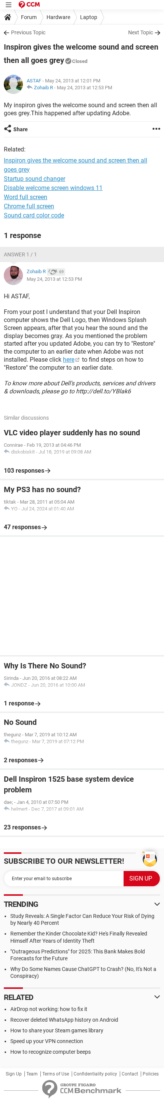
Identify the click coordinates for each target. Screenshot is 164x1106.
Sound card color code (34, 215)
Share (20, 129)
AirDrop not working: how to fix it (48, 1009)
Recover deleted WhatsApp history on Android (64, 1020)
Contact (130, 1074)
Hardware (58, 17)
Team (32, 1074)
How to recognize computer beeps (50, 1052)
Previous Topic (28, 32)
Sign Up (14, 1074)
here (68, 359)
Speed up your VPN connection (46, 1041)
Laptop (88, 17)
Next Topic (140, 32)
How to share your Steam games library (56, 1030)
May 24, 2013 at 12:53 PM (84, 87)
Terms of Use (55, 1074)
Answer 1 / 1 (20, 254)
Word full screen (25, 197)
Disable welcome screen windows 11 (53, 188)
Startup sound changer (34, 178)
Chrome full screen (29, 206)
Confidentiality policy (95, 1074)
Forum (29, 17)
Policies (151, 1074)
